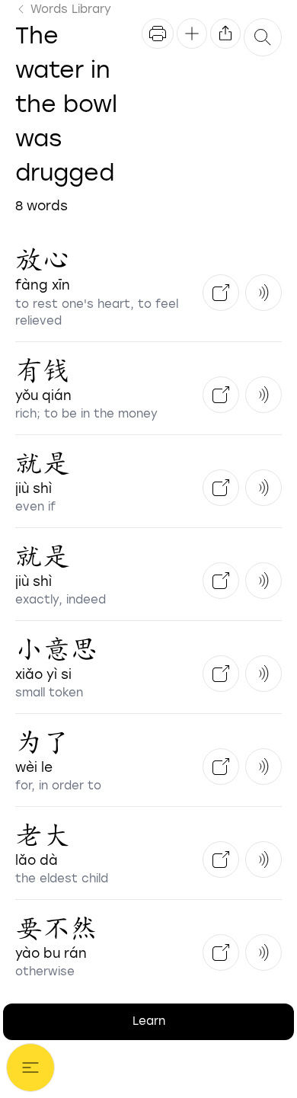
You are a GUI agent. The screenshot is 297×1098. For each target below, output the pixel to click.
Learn (149, 1021)
